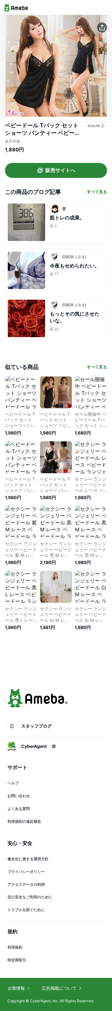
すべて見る (97, 191)
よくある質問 (18, 808)
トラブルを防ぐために (26, 909)
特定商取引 (16, 960)
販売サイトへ (60, 170)
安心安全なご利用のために (29, 897)
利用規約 (14, 947)
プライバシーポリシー (26, 871)
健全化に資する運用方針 (28, 858)
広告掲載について (59, 988)
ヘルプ (13, 783)
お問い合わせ (18, 795)
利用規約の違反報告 (24, 821)
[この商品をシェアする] (102, 27)
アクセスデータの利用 (26, 884)
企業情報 (16, 988)
